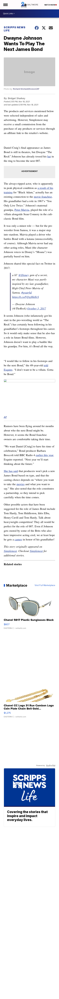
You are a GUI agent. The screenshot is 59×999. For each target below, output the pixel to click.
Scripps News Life (14, 29)
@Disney (23, 275)
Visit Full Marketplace (45, 585)
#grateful (26, 292)
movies (21, 484)
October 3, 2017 (36, 308)
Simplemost (10, 551)
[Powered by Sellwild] (50, 765)
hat (49, 156)
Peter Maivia (21, 210)
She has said (11, 471)
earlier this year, (45, 455)
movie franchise (43, 196)
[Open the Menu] (5, 5)
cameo (18, 539)
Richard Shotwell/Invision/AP (26, 89)
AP (5, 417)
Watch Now (49, 5)
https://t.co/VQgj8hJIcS (25, 297)
